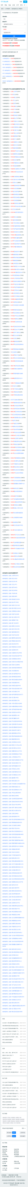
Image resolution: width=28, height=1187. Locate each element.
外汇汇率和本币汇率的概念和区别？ (10, 1072)
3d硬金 (17, 1117)
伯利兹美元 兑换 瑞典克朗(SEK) (10, 632)
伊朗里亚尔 (19, 450)
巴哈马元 (15, 386)
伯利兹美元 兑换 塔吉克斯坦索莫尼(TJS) (13, 970)
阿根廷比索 (18, 157)
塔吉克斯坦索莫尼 (18, 512)
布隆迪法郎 (18, 383)
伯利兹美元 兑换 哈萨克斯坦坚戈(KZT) (12, 694)
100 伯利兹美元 (6, 64)
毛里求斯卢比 (17, 244)
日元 (14, 100)
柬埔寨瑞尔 (19, 458)
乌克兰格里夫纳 (18, 530)
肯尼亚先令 (17, 232)
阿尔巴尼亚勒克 (18, 358)
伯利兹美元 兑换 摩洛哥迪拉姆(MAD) (12, 736)
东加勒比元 (16, 553)
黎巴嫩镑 (16, 238)
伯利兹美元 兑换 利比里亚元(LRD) (11, 929)
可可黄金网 (4, 2)
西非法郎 (17, 556)
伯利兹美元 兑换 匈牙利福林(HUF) (11, 766)
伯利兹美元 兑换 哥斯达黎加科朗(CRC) (12, 861)
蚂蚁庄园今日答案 (13, 1175)
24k (15, 1122)
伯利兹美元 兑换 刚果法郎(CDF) (11, 858)
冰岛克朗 (16, 188)
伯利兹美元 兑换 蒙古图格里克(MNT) (12, 727)
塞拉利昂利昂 (18, 502)
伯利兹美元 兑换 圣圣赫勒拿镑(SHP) (12, 958)
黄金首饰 (5, 1117)
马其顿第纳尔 (17, 477)
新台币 (15, 118)
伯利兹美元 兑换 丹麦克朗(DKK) (11, 682)
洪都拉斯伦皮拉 (18, 441)
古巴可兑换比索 (15, 399)
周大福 (4, 1122)
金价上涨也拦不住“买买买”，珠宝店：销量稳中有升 (11, 1036)
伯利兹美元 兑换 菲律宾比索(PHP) (11, 685)
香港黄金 (16, 1151)
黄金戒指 (18, 1119)
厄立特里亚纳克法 (17, 414)
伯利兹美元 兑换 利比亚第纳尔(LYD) (12, 789)
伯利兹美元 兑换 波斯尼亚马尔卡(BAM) (12, 846)
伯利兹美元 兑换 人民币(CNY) (10, 575)
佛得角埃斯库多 (18, 402)
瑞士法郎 (16, 133)
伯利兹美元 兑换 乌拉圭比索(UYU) (11, 763)
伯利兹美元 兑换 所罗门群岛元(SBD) (12, 807)
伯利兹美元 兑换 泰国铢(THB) (10, 620)
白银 (13, 5)
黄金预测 (16, 1154)
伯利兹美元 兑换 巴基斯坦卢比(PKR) (12, 653)
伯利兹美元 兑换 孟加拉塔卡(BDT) (11, 730)
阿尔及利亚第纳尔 (19, 344)
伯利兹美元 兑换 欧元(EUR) (9, 581)
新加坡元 (15, 115)
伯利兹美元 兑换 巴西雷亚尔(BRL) (11, 611)
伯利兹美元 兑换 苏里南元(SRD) (11, 964)
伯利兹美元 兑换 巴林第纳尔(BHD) (11, 659)
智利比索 (16, 302)
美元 (14, 94)
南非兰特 (15, 145)
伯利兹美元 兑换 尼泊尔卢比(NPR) (11, 804)
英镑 (15, 112)
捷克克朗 (15, 220)
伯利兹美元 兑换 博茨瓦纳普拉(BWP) (12, 679)
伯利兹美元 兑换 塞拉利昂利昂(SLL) (12, 961)
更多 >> (24, 1128)
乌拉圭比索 (17, 284)
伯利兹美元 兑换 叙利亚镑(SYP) (10, 816)
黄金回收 (16, 1153)
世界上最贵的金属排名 (7, 1039)
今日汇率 (4, 1168)
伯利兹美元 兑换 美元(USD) (9, 578)
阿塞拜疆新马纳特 (18, 373)
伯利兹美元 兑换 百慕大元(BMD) (11, 664)
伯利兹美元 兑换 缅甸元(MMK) (10, 795)
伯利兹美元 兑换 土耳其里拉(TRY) (11, 757)
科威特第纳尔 (17, 226)
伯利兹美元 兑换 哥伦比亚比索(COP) (12, 688)
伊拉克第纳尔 (18, 447)
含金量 (8, 1121)
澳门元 (15, 139)
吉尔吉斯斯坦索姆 (19, 453)
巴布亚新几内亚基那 (18, 305)
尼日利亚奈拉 (18, 411)
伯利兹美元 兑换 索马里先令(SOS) (11, 748)
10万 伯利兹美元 (6, 73)
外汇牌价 (4, 1170)
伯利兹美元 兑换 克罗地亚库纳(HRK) (12, 709)
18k (20, 1117)
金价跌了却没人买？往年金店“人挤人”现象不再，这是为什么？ (11, 1034)
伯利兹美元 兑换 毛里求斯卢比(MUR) (12, 724)
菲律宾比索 (17, 203)
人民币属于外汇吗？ (7, 1069)
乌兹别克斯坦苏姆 (20, 537)
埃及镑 (15, 166)
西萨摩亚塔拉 (16, 545)
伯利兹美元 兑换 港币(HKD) (9, 587)
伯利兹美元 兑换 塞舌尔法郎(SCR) (11, 810)
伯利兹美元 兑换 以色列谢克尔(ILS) (11, 772)
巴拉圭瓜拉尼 (19, 172)
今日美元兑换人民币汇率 (8, 1177)
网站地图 (17, 1183)
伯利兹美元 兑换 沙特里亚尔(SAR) (11, 742)
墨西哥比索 (16, 154)
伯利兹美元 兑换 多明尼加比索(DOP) (12, 873)
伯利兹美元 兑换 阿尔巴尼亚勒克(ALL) (12, 831)
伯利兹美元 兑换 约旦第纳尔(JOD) (11, 775)
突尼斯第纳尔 (16, 275)
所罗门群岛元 (17, 332)
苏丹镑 (16, 496)
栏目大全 (19, 1177)
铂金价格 (16, 1149)
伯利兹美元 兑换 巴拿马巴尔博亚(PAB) (12, 662)
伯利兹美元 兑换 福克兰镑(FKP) (10, 888)
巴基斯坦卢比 (18, 169)
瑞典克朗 (15, 148)
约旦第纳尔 (17, 296)
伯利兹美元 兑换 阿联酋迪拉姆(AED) (12, 822)
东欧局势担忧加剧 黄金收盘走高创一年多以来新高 (11, 1025)
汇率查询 (7, 8)
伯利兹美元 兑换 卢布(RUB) (9, 593)
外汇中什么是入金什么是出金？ (9, 1061)
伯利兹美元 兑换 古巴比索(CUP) (11, 691)
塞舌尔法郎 (16, 335)
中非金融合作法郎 (19, 548)
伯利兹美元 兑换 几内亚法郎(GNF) (11, 900)
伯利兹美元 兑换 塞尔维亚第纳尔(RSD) (12, 952)
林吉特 (15, 160)
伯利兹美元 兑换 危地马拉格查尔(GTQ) (12, 760)
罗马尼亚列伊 (16, 241)
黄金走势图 (5, 1156)
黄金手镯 (5, 1119)
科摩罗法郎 (17, 461)
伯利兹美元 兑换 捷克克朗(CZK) (11, 700)
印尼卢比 (18, 151)
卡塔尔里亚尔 (16, 223)
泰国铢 (15, 136)
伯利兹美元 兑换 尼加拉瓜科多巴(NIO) (12, 801)
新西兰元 (16, 142)
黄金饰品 (13, 1121)
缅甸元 (17, 319)
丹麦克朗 (15, 200)
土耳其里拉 (17, 278)
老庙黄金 (18, 1121)
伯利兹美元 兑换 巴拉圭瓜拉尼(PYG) (12, 656)
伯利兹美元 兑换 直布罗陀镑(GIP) (11, 894)
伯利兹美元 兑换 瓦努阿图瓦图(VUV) (12, 991)
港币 (14, 103)
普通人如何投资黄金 (7, 1042)
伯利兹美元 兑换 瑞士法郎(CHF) (11, 617)
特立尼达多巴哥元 (18, 525)
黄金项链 (22, 1119)
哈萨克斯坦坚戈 (19, 212)
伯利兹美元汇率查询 (17, 8)
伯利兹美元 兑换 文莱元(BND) (10, 813)
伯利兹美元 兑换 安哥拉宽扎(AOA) (11, 837)
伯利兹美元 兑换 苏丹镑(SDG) (10, 955)
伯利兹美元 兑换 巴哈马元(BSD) (11, 852)
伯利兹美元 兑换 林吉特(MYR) (10, 644)
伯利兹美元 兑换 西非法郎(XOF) (10, 1002)
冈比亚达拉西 (17, 432)
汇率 (17, 5)
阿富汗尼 (16, 355)
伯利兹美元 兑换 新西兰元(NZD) (11, 626)
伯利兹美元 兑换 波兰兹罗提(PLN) (11, 673)
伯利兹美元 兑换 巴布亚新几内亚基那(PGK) (14, 783)
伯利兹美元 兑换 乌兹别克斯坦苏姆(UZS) (13, 988)
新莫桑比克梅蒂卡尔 (19, 483)
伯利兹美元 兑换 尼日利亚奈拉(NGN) (12, 876)
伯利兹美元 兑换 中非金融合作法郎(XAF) (13, 996)
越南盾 (18, 299)
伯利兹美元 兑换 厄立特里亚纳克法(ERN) (13, 879)
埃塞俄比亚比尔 (18, 417)
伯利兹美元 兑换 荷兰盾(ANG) (10, 697)
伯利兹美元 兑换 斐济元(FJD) (10, 885)
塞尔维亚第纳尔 (18, 491)
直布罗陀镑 (17, 429)
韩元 (16, 106)
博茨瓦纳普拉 (16, 197)
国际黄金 (4, 1151)
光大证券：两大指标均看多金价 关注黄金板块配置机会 (11, 1022)
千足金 (8, 1117)
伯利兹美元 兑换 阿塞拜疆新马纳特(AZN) (13, 843)
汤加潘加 (15, 522)
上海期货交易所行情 (19, 1156)
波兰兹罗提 (16, 191)
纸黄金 (4, 1153)
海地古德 (16, 444)
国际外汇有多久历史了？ (8, 1055)
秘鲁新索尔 (16, 254)
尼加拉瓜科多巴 (18, 326)
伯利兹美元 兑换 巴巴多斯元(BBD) (11, 825)
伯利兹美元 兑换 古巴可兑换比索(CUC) (12, 864)
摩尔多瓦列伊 (17, 470)
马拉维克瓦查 (18, 321)
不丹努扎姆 (17, 389)
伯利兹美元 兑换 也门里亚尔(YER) (11, 1008)
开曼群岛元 (17, 464)
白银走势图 (17, 1163)
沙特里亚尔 (16, 263)
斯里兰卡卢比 (18, 266)
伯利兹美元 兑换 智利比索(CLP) (10, 781)
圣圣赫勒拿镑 (17, 499)
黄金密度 (9, 1119)
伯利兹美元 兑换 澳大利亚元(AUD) (11, 608)
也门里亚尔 (17, 564)
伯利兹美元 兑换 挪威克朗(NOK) (11, 739)
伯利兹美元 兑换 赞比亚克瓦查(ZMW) (12, 1011)
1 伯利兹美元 (5, 58)
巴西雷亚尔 (16, 127)
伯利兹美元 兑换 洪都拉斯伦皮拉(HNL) (12, 905)
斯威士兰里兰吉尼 (18, 508)
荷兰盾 (16, 217)
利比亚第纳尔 (16, 313)
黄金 (6, 5)
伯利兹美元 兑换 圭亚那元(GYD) (11, 902)
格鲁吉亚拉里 (16, 426)
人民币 (15, 91)
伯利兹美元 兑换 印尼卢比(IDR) (10, 635)
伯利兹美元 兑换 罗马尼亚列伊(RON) (12, 721)
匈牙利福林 (17, 287)
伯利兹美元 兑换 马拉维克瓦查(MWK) (12, 798)
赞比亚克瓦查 (17, 567)
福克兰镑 (16, 423)
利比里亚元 (17, 467)
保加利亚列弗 (17, 185)
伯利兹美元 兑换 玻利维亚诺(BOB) (11, 676)
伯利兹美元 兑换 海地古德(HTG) (11, 908)
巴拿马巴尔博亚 (17, 179)
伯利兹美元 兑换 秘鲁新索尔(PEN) (11, 733)
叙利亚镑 (16, 341)
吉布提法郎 (17, 405)
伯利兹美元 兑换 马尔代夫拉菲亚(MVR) (12, 941)
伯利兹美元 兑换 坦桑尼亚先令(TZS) (12, 751)
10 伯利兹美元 (6, 61)
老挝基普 (18, 235)
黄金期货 (22, 1121)
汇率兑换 (16, 1168)
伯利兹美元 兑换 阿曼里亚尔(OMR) (11, 647)
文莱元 (15, 338)
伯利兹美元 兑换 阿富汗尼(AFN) (11, 828)
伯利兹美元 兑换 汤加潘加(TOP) (11, 976)
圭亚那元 (17, 438)
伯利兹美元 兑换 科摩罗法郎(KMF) (11, 923)
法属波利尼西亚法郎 (19, 559)
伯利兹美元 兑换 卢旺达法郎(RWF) (11, 792)
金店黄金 (4, 1154)
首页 (2, 5)
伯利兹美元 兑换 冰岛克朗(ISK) (10, 670)
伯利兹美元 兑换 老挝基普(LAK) (10, 715)
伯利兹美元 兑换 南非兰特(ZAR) (10, 629)
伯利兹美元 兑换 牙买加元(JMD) (11, 769)
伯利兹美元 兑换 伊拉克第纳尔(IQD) (12, 911)
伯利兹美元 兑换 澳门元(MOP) (10, 623)
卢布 (15, 109)
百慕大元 (15, 182)
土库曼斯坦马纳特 (18, 517)
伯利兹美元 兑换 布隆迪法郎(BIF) (11, 849)
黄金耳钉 (5, 1121)
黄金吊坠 (18, 1122)
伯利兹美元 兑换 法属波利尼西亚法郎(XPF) (13, 1005)
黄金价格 (4, 1149)
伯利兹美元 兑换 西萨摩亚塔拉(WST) (12, 994)
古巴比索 (14, 209)
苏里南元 (16, 505)
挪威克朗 (15, 260)
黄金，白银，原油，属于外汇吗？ (10, 1052)
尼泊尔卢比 (17, 329)
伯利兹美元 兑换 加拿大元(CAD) (11, 605)
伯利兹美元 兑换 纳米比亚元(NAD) (11, 949)
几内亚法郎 (19, 435)
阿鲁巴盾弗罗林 (18, 368)
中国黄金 (13, 1117)
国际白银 (16, 1161)
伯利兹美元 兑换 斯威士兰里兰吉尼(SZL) (13, 967)
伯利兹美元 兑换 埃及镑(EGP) (10, 650)
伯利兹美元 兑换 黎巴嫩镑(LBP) (10, 718)
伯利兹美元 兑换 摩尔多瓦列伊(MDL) (12, 932)
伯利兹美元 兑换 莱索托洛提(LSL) (11, 786)
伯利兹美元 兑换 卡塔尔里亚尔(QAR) (12, 703)
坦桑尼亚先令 (18, 272)
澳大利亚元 (17, 124)
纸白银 (4, 1163)
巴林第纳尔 (17, 176)
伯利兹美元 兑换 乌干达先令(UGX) (11, 985)
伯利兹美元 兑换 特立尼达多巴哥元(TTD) (13, 979)
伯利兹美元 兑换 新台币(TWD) (10, 602)
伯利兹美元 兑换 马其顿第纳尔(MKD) (12, 938)
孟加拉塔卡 (17, 251)
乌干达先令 (18, 534)
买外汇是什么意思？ (7, 1066)
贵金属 (7, 1122)
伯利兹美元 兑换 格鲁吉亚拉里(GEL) (12, 891)
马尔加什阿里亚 (19, 473)
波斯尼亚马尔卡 (18, 378)
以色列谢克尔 (16, 293)
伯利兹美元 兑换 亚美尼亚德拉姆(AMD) (13, 834)
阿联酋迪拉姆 (16, 349)
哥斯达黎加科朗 (18, 395)
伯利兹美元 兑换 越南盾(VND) (10, 778)
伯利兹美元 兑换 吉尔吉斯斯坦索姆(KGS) (13, 917)
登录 (21, 1)
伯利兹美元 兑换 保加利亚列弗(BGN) (12, 667)
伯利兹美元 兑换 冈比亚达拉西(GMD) (12, 897)
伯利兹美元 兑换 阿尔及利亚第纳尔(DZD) (13, 819)
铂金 (10, 5)
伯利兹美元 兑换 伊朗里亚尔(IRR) (11, 914)
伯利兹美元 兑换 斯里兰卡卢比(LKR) (12, 745)
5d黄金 (11, 1122)
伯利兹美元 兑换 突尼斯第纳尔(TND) (12, 754)
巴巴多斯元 (14, 352)
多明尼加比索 (17, 408)
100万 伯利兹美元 (7, 76)
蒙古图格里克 (18, 247)
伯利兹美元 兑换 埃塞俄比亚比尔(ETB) (12, 882)
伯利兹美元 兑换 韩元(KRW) (9, 590)
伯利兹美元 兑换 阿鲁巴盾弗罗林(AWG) (12, 840)
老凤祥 (13, 1119)
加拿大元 (16, 121)
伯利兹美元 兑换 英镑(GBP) (9, 596)
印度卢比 (16, 130)
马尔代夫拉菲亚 (17, 480)
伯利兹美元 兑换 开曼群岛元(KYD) (11, 926)
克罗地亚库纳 (16, 229)
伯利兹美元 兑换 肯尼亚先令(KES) (11, 712)
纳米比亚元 (16, 488)
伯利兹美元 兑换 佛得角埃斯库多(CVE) (12, 867)
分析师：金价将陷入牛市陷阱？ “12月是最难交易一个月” (11, 1031)
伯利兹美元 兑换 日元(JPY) (9, 584)
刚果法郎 (16, 392)
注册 (25, 1)
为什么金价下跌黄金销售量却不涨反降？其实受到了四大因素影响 (11, 1028)
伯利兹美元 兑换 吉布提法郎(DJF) (11, 870)
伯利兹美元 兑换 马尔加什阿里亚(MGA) (13, 935)
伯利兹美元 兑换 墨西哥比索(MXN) (11, 638)
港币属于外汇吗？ (6, 1058)
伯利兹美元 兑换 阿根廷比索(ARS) (11, 641)
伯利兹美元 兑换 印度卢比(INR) (10, 614)
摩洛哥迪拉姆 (16, 257)
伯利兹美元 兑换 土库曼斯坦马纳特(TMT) (13, 973)
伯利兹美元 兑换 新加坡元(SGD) (11, 599)
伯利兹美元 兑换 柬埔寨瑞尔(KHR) (11, 920)
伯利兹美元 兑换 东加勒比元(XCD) (11, 999)
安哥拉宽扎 (18, 366)
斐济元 (14, 420)
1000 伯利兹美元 (6, 67)
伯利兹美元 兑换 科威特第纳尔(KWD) (12, 706)
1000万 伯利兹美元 (7, 81)
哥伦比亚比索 (18, 206)
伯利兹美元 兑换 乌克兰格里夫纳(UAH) (12, 982)
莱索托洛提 (16, 310)
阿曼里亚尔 (17, 163)
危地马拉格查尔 (17, 281)
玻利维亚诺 (16, 194)
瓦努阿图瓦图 (17, 542)
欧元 (15, 97)
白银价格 (4, 1161)
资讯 (21, 5)
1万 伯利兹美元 (6, 70)
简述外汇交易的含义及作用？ (9, 1063)
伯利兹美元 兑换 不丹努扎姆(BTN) (11, 855)
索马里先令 (18, 269)
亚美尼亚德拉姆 (19, 361)
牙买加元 (16, 290)
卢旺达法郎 (18, 316)
